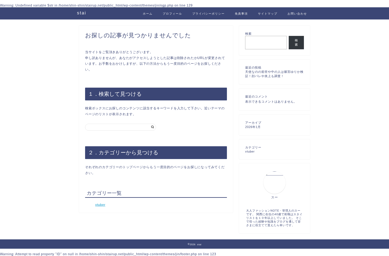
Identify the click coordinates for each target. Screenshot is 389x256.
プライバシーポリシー (208, 13)
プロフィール (172, 13)
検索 (248, 33)
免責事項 (241, 13)
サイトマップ (267, 13)
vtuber (100, 205)
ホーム (148, 13)
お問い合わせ (297, 13)
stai (81, 12)
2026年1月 (253, 127)
